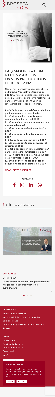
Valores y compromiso (14, 314)
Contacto (8, 328)
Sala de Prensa (10, 321)
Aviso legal (8, 351)
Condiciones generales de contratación (23, 324)
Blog (5, 331)
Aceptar (10, 381)
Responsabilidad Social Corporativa (21, 317)
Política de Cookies (13, 344)
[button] (24, 295)
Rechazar (22, 381)
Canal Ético (9, 340)
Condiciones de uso (13, 347)
